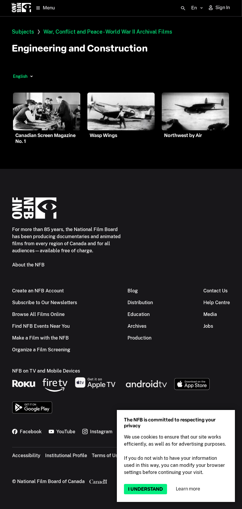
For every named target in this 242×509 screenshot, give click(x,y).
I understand (145, 489)
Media (210, 314)
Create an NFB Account (38, 291)
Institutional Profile (66, 455)
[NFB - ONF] (21, 8)
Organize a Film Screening (41, 349)
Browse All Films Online (38, 314)
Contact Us (215, 291)
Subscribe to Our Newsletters (44, 302)
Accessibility (26, 455)
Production (139, 338)
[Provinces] (31, 76)
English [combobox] (20, 76)
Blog (132, 291)
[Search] (183, 8)
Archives (136, 326)
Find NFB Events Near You (41, 326)
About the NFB (28, 265)
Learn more (188, 489)
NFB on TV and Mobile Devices (46, 371)
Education (138, 314)
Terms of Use (106, 455)
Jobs (208, 326)
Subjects (23, 32)
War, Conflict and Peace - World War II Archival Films (107, 32)
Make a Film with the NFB (40, 338)
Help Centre (216, 302)
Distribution (140, 302)
